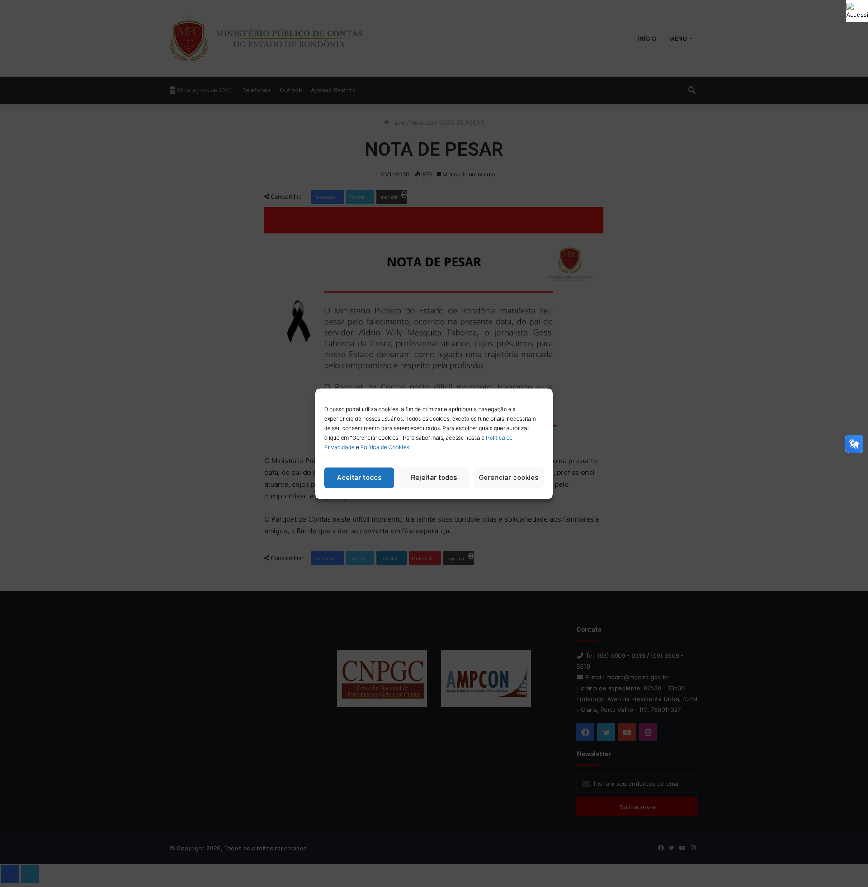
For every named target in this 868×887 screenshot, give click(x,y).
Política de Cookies (384, 446)
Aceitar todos (359, 477)
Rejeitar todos (434, 477)
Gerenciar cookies (508, 477)
